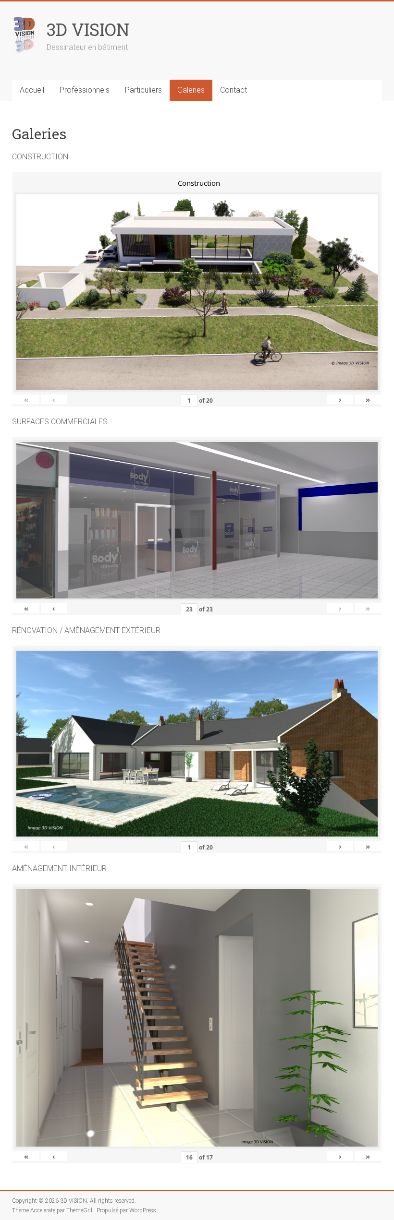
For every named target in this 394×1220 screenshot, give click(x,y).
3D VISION (88, 29)
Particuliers (143, 90)
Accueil (32, 90)
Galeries (191, 90)
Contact (233, 90)
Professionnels (85, 90)
